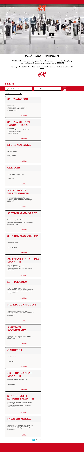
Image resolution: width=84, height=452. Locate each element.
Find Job (9, 83)
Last (39, 440)
